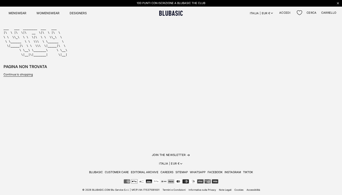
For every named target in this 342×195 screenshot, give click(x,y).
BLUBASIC (96, 172)
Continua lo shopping (18, 74)
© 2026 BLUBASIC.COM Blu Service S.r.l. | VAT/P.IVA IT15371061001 (120, 189)
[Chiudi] (338, 3)
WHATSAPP (198, 172)
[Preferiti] (299, 12)
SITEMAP (181, 172)
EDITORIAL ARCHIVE (144, 172)
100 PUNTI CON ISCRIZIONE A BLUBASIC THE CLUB (171, 3)
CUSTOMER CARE (117, 172)
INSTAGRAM (233, 172)
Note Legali (225, 189)
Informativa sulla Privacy (202, 189)
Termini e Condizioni (174, 189)
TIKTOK (248, 172)
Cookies (239, 189)
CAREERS (166, 172)
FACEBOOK (215, 172)
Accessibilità (253, 189)
